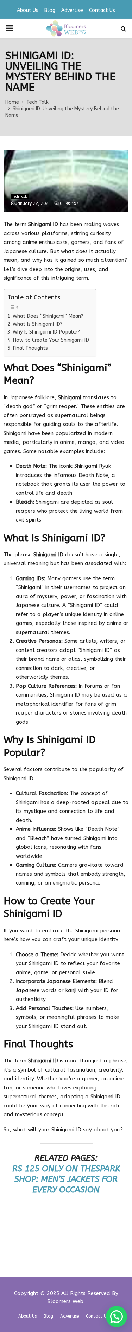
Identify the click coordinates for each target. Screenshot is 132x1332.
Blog (49, 10)
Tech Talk (19, 196)
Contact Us (102, 10)
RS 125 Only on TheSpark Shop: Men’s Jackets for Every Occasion (66, 1179)
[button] (116, 1316)
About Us (27, 10)
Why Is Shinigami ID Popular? (46, 332)
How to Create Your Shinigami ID (51, 340)
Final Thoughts (30, 348)
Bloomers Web (65, 1301)
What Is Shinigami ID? (38, 324)
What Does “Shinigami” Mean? (48, 316)
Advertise (72, 10)
